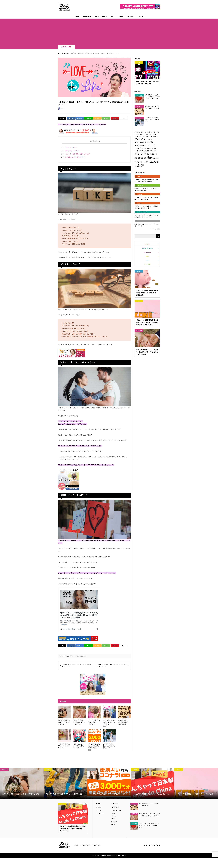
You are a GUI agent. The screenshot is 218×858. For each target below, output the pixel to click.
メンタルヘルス (140, 145)
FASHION (113, 816)
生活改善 (143, 158)
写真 (152, 148)
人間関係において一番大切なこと (75, 157)
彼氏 (81, 656)
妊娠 (148, 150)
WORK (113, 16)
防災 (138, 162)
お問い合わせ (97, 845)
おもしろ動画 (147, 132)
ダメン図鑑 (131, 16)
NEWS (121, 16)
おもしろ (138, 132)
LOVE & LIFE (87, 16)
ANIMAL (140, 16)
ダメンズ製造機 (140, 142)
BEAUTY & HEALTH (101, 16)
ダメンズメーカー (150, 139)
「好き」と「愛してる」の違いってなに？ (77, 154)
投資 (148, 154)
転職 (135, 162)
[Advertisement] (109, 32)
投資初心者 (153, 154)
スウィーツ (149, 136)
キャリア (137, 134)
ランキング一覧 (154, 229)
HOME (77, 16)
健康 (145, 148)
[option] (22, 783)
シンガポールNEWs (140, 136)
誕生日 (157, 158)
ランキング (99, 810)
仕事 (141, 148)
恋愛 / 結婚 (70, 656)
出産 (155, 148)
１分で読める (151, 161)
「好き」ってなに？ (71, 147)
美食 (153, 158)
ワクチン (137, 148)
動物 (136, 150)
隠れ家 (141, 162)
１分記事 (139, 165)
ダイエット (155, 136)
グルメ (141, 134)
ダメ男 (150, 142)
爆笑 (139, 158)
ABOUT (76, 845)
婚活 (78, 656)
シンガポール (153, 134)
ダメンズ (139, 139)
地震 (145, 150)
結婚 (86, 656)
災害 (136, 158)
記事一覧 (98, 807)
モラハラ (151, 145)
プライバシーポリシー (86, 845)
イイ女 (157, 132)
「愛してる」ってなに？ (72, 150)
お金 (154, 132)
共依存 (148, 148)
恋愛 (83, 656)
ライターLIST (100, 813)
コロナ (146, 134)
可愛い (141, 150)
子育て (155, 150)
